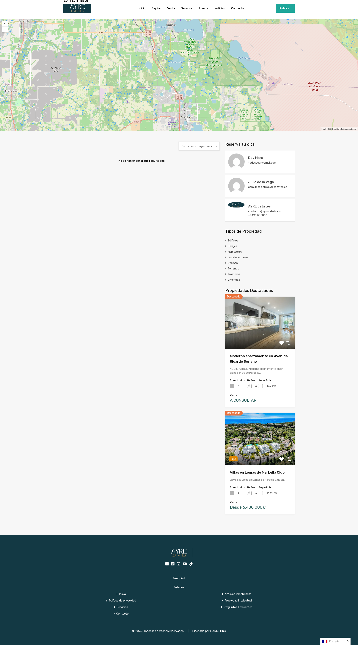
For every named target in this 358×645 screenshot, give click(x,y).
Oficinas (233, 263)
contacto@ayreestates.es (265, 211)
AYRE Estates (259, 206)
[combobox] (199, 146)
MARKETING (218, 631)
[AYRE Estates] (236, 206)
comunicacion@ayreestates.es (267, 187)
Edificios (233, 240)
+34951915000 (264, 8)
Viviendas (234, 279)
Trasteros (234, 274)
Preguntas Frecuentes (238, 607)
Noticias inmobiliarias (238, 594)
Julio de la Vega (261, 182)
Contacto (237, 8)
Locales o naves (238, 257)
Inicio (142, 8)
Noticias (219, 8)
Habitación (235, 251)
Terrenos (233, 268)
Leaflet (324, 128)
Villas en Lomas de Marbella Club (257, 472)
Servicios (187, 8)
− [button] (5, 29)
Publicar (285, 8)
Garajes (232, 246)
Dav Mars (255, 158)
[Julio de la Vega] (236, 192)
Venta (171, 8)
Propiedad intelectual (238, 600)
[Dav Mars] (236, 168)
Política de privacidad (122, 600)
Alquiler (156, 8)
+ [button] (5, 24)
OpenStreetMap (338, 128)
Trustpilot (179, 578)
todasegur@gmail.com (262, 162)
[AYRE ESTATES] (77, 11)
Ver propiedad (260, 338)
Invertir (203, 8)
